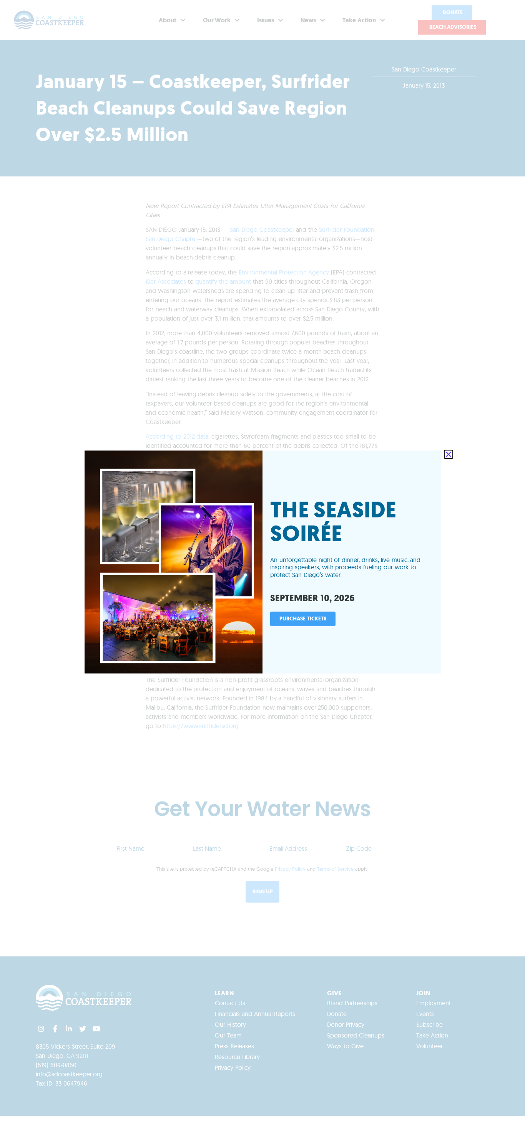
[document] (262, 562)
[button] (448, 454)
